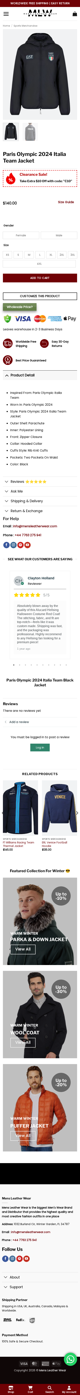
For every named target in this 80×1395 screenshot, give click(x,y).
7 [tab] (49, 665)
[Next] (77, 821)
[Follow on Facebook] (6, 545)
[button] (6, 13)
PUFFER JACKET (29, 1126)
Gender (8, 225)
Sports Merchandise (25, 25)
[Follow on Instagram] (13, 545)
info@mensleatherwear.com (35, 526)
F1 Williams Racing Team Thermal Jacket (18, 844)
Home (6, 25)
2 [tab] (20, 665)
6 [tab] (43, 665)
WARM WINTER (24, 933)
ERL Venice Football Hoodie (54, 844)
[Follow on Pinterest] (20, 545)
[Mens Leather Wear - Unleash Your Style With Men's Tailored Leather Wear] (40, 14)
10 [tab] (66, 665)
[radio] (21, 235)
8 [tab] (55, 665)
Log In (40, 747)
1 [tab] (14, 665)
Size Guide (66, 202)
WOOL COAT (24, 1033)
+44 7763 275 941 (28, 535)
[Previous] (3, 821)
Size (6, 245)
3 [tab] (25, 665)
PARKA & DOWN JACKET (39, 939)
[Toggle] (6, 375)
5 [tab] (37, 665)
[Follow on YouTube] (27, 545)
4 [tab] (31, 665)
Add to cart (40, 278)
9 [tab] (60, 665)
